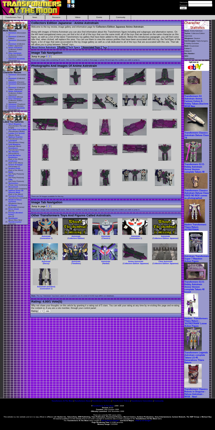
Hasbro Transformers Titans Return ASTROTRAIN (195, 227)
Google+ (116, 420)
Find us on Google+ (144, 420)
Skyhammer (13, 183)
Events (99, 17)
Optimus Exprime (15, 137)
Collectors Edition (76, 238)
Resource (56, 17)
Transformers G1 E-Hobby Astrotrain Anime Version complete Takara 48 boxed (194, 287)
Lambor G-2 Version (16, 133)
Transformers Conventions (142, 401)
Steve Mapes (106, 420)
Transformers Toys (13, 17)
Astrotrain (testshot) (46, 287)
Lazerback (12, 141)
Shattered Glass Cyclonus (15, 200)
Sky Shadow (13, 152)
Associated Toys (91, 47)
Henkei (106, 263)
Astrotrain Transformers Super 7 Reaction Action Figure (196, 258)
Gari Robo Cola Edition (17, 129)
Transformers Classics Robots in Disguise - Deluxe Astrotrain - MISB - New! (196, 393)
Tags (104, 47)
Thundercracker (15, 222)
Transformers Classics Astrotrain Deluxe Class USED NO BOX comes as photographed (196, 194)
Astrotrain (46, 236)
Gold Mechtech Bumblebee (14, 156)
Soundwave (13, 148)
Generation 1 (46, 238)
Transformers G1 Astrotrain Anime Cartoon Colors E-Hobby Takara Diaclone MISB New (196, 101)
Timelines (76, 263)
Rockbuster (13, 218)
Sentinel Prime (14, 168)
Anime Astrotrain (135, 261)
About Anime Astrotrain (44, 47)
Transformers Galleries (101, 401)
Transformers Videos (121, 401)
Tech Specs (74, 47)
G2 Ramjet (12, 205)
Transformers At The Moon (62, 401)
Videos (77, 17)
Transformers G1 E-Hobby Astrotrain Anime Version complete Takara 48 (194, 168)
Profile (62, 47)
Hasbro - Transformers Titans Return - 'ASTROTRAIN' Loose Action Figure (196, 322)
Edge (10, 179)
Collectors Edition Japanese (165, 238)
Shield (11, 176)
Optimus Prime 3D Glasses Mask (15, 191)
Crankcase (12, 161)
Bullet (10, 172)
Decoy (46, 263)
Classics (106, 238)
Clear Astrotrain (166, 261)
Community (120, 17)
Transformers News (83, 401)
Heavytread (13, 187)
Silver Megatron (14, 124)
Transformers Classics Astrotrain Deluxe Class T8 (196, 135)
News (34, 17)
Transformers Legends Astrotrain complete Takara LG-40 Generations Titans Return (196, 357)
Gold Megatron (14, 144)
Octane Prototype (15, 165)
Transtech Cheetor (15, 196)
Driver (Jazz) (13, 209)
